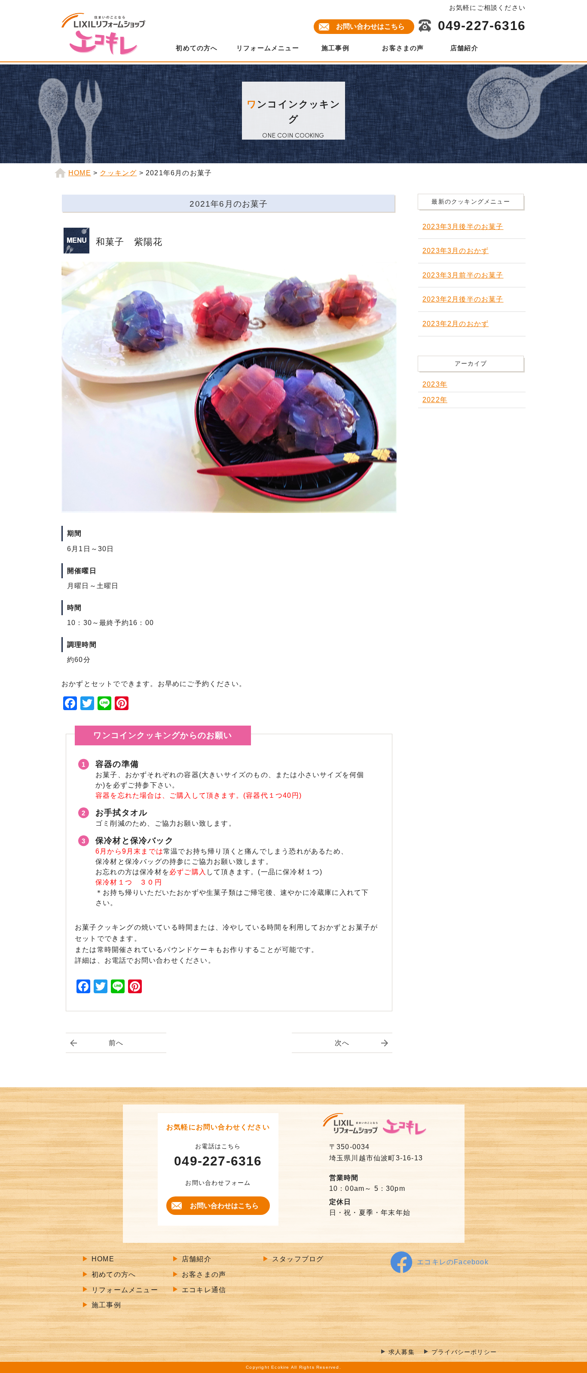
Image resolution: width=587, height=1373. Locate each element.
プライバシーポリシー (464, 1352)
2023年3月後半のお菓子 (463, 226)
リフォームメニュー (267, 48)
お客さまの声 (403, 48)
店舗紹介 (464, 48)
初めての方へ (196, 48)
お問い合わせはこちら (370, 26)
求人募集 (401, 1352)
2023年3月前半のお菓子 (463, 275)
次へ (342, 1043)
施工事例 (335, 48)
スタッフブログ (298, 1259)
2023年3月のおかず (455, 250)
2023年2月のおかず (455, 323)
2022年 (434, 399)
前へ (116, 1043)
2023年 (434, 384)
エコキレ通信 (204, 1290)
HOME (103, 1259)
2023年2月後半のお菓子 (463, 299)
